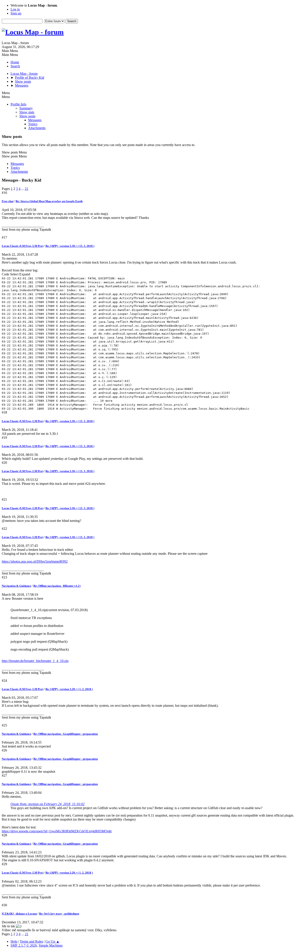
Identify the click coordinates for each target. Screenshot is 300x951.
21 (26, 189)
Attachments (36, 128)
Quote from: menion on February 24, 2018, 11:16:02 (48, 804)
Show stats (26, 112)
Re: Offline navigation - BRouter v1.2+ (57, 585)
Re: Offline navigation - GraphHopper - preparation (65, 733)
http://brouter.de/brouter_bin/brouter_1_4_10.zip (35, 661)
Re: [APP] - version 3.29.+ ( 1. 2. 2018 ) (69, 689)
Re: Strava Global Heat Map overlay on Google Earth (49, 201)
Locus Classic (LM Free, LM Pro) (22, 246)
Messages (35, 120)
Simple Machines (51, 945)
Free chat (7, 201)
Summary (26, 108)
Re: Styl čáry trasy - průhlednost (59, 913)
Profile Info (18, 104)
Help (14, 941)
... (23, 189)
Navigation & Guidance (16, 585)
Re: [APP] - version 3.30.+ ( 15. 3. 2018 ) (69, 246)
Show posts (27, 116)
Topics (32, 124)
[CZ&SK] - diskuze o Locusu (19, 913)
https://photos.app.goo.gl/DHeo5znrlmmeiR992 (35, 561)
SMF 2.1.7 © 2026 (24, 945)
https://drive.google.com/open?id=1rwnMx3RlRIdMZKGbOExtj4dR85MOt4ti (57, 831)
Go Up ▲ (52, 941)
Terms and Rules (31, 941)
